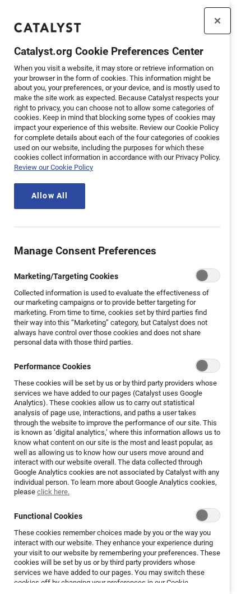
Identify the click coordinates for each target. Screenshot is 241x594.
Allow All (49, 196)
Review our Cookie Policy (53, 167)
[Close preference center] (217, 20)
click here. (53, 492)
